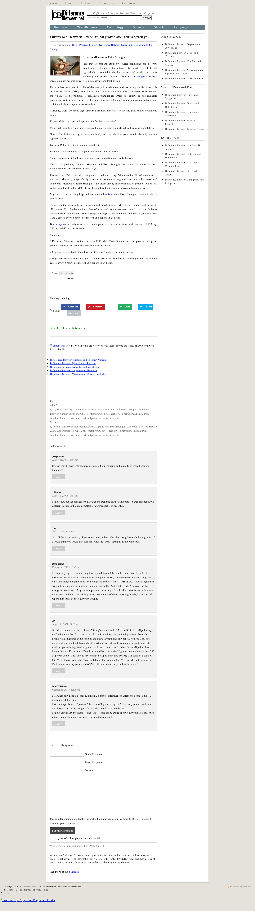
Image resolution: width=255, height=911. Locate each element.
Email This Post (61, 345)
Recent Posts (67, 273)
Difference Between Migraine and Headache (73, 370)
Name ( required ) (94, 754)
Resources (129, 3)
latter (96, 100)
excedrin (75, 871)
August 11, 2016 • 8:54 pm (65, 459)
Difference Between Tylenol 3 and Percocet (73, 363)
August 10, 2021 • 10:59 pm (65, 624)
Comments (246, 886)
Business (60, 27)
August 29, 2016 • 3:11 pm (65, 495)
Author (54, 273)
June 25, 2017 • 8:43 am (63, 531)
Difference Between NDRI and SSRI (184, 78)
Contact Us (107, 3)
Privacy (7, 892)
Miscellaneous (87, 27)
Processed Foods (88, 44)
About (69, 3)
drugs (59, 224)
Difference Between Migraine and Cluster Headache (78, 374)
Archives (86, 3)
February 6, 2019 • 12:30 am (65, 567)
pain (154, 76)
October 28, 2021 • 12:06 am (66, 689)
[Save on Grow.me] (114, 307)
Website (89, 770)
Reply (58, 477)
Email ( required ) (94, 762)
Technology (115, 27)
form (110, 194)
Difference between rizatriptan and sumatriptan (75, 366)
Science (138, 27)
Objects (159, 27)
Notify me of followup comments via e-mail (76, 838)
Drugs (75, 44)
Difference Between (30, 886)
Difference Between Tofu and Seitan (184, 129)
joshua (70, 278)
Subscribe (234, 886)
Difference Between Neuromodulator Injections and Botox (184, 71)
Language (181, 27)
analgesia (142, 76)
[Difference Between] (68, 20)
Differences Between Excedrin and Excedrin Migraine (79, 359)
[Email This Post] (51, 345)
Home (53, 3)
